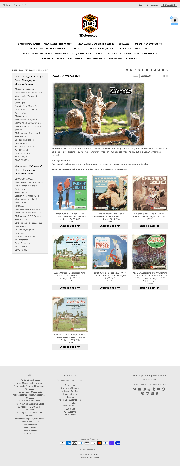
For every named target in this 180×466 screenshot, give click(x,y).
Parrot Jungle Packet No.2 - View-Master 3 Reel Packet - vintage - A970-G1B (110, 275)
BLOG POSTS (21, 160)
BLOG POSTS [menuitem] (131, 58)
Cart (170, 5)
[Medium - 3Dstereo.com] (162, 70)
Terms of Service (70, 406)
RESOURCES (70, 409)
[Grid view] (164, 76)
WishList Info (70, 412)
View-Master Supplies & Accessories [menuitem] (48, 49)
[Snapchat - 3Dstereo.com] (151, 70)
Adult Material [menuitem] (76, 58)
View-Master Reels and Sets (28, 92)
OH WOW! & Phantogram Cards (29, 123)
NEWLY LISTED (22, 156)
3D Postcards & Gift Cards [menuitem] (36, 53)
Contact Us (70, 385)
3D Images (20, 102)
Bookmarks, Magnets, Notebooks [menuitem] (137, 53)
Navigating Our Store (70, 391)
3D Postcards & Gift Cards (27, 126)
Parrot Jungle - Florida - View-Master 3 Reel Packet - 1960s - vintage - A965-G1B (70, 216)
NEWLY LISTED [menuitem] (115, 58)
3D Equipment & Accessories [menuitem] (86, 53)
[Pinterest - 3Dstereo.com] (139, 70)
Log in (141, 5)
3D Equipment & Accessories (28, 133)
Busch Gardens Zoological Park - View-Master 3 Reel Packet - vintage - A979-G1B (70, 275)
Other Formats (21, 153)
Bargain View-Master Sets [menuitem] (148, 44)
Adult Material (21, 150)
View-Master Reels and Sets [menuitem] (58, 44)
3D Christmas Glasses (25, 89)
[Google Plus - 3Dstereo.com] (158, 70)
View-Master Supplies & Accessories (29, 395)
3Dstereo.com (94, 454)
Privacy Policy (70, 403)
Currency (17, 5)
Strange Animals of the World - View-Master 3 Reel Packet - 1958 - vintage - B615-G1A (110, 216)
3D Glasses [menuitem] (77, 49)
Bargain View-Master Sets (27, 106)
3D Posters (20, 129)
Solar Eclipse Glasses (25, 146)
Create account (152, 5)
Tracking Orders (70, 394)
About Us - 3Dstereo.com (70, 400)
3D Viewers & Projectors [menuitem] (100, 49)
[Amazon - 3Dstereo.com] (166, 70)
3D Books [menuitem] (110, 53)
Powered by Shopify (90, 457)
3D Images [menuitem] (124, 44)
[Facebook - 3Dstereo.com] (131, 70)
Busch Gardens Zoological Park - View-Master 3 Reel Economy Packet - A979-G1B (70, 337)
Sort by (135, 76)
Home (14, 70)
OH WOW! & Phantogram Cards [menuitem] (134, 49)
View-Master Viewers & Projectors (29, 386)
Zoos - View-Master (27, 70)
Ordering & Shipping (70, 388)
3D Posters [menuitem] (60, 53)
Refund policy (70, 415)
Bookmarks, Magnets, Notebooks (29, 419)
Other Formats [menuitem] (95, 58)
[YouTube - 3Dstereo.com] (147, 70)
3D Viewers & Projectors (26, 119)
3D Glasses (20, 116)
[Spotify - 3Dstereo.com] (155, 70)
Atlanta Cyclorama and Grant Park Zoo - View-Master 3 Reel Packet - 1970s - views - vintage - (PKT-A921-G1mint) (149, 276)
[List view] (167, 76)
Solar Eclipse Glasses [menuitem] (53, 58)
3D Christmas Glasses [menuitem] (29, 44)
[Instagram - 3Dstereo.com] (135, 70)
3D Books (19, 136)
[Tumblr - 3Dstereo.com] (143, 70)
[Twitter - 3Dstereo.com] (127, 70)
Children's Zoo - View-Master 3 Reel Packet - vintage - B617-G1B (149, 215)
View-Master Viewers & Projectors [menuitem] (96, 44)
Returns (70, 397)
